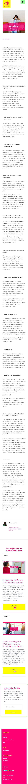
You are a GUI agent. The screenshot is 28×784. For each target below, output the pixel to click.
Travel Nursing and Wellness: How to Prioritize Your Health (13, 644)
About (4, 735)
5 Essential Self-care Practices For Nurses (13, 581)
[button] (23, 2)
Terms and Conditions (8, 739)
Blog (4, 742)
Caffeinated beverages (13, 156)
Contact (5, 737)
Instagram (5, 758)
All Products (6, 750)
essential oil (13, 353)
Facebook (5, 760)
